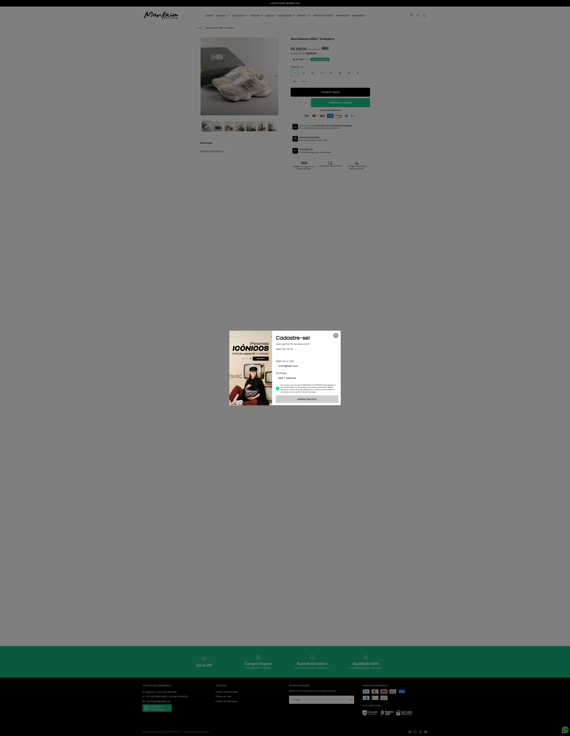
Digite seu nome (284, 349)
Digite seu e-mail (285, 361)
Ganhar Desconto (307, 399)
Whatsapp (281, 373)
